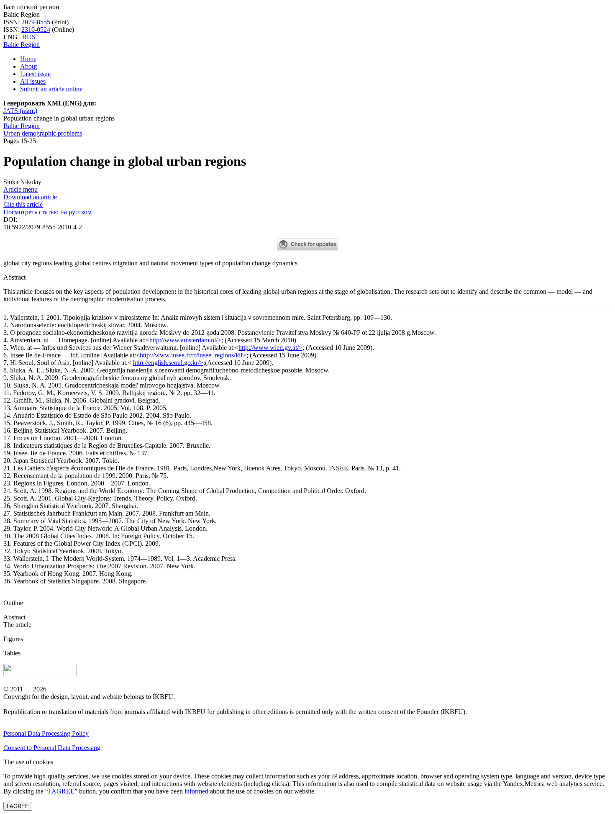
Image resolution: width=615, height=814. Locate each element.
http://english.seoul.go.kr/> (168, 362)
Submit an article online (51, 88)
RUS (29, 37)
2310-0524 (35, 29)
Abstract (14, 617)
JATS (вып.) (20, 110)
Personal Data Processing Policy (46, 733)
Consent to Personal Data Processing (51, 747)
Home (28, 58)
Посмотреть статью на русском (47, 212)
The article (17, 624)
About (28, 66)
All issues (33, 81)
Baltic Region (21, 44)
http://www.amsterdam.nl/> (185, 340)
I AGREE (61, 791)
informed (196, 791)
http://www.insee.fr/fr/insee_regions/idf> (193, 355)
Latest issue (35, 73)
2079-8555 (35, 22)
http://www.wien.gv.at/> (270, 347)
